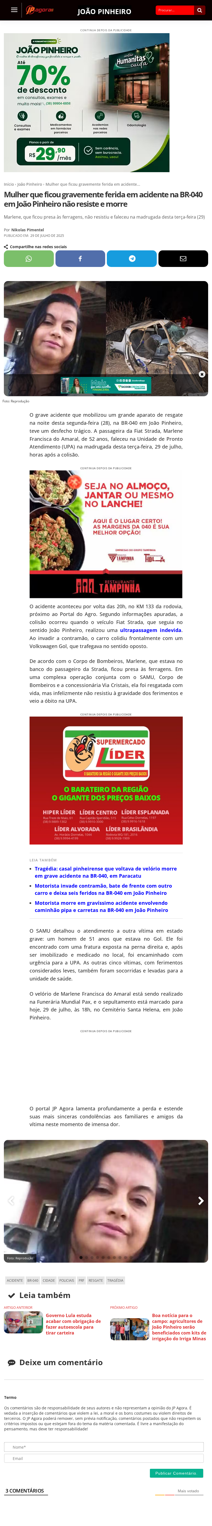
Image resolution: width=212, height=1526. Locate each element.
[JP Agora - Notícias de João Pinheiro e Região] (41, 10)
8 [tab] (119, 1257)
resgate (96, 1280)
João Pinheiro (104, 11)
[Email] (183, 258)
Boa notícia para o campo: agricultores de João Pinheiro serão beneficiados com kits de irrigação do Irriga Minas (179, 1327)
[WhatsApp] (29, 258)
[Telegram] (132, 258)
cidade (49, 1280)
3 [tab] (92, 1257)
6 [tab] (108, 1257)
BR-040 (32, 1280)
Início (9, 184)
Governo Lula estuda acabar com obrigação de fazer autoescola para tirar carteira (73, 1324)
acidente (15, 1280)
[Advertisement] (71, 1067)
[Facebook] (80, 258)
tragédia (115, 1280)
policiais (66, 1280)
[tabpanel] (106, 1201)
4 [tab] (97, 1257)
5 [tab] (103, 1257)
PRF (81, 1280)
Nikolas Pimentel (27, 229)
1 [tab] (81, 1257)
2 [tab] (86, 1257)
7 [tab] (114, 1257)
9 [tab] (125, 1257)
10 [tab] (130, 1257)
